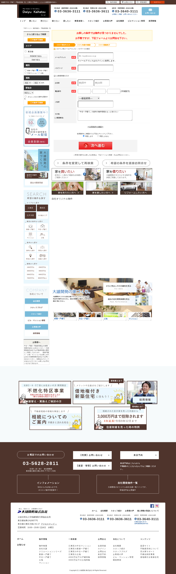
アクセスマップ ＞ (49, 524)
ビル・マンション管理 (36, 320)
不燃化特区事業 (147, 554)
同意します (89, 136)
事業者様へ (79, 21)
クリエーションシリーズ (50, 551)
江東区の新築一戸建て (79, 549)
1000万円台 (30, 267)
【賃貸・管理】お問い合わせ (91, 466)
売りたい (44, 21)
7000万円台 (30, 278)
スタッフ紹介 (93, 21)
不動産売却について (149, 549)
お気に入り (128, 2)
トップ (22, 21)
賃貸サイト (145, 546)
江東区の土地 (75, 554)
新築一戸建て (31, 70)
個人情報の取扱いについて (148, 511)
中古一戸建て (43, 70)
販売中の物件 (32, 175)
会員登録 (102, 546)
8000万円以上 (42, 278)
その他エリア (42, 215)
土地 (41, 73)
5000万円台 (30, 274)
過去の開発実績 (36, 183)
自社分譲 (43, 549)
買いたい (33, 21)
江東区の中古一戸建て (79, 551)
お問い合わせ (150, 13)
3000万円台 (30, 271)
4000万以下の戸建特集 (79, 557)
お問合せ (102, 551)
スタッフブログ (36, 307)
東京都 (30, 52)
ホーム (94, 511)
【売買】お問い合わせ (91, 455)
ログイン (157, 2)
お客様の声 (108, 21)
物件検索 (113, 2)
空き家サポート (147, 551)
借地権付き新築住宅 (149, 557)
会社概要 (120, 21)
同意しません (104, 136)
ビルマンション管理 (136, 21)
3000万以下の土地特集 (79, 560)
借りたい (56, 21)
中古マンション (32, 73)
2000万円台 (42, 267)
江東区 (30, 208)
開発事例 (117, 560)
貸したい (67, 21)
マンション (44, 563)
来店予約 (138, 455)
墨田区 (42, 208)
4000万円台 (42, 271)
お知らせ (21, 545)
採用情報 (152, 21)
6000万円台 (42, 274)
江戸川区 (30, 215)
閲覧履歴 (143, 2)
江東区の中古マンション (80, 546)
